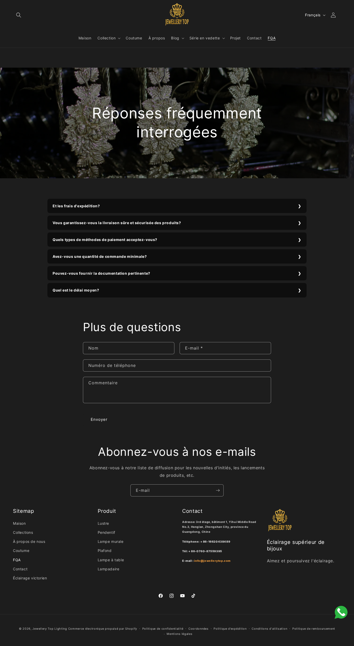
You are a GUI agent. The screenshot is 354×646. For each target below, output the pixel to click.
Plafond (105, 550)
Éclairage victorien (30, 578)
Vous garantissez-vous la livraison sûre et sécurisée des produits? (117, 223)
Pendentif (106, 532)
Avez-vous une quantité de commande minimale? (100, 256)
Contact (20, 569)
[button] (18, 15)
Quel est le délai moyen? (76, 290)
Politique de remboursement (313, 628)
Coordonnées (198, 628)
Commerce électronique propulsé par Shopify (102, 628)
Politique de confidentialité (162, 628)
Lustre (103, 523)
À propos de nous (29, 541)
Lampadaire (108, 569)
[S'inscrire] (217, 490)
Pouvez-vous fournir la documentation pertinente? (101, 273)
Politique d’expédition (230, 628)
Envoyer (99, 419)
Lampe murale (111, 541)
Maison (19, 523)
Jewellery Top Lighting (49, 628)
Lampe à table (111, 560)
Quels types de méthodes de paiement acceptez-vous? (105, 239)
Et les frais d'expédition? (76, 206)
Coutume (21, 550)
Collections (23, 532)
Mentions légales (179, 634)
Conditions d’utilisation (269, 628)
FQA (17, 560)
